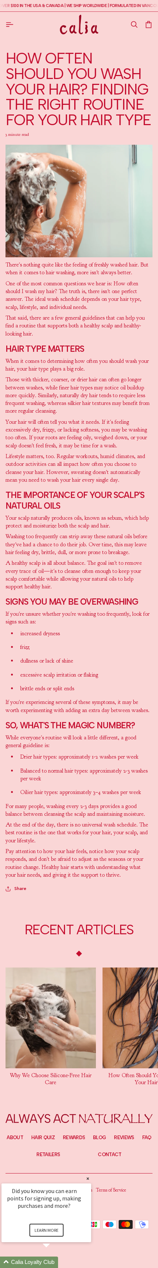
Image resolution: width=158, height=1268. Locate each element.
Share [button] (20, 888)
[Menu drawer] (11, 24)
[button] (134, 24)
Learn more (46, 1230)
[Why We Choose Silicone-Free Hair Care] (51, 1018)
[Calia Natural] (79, 24)
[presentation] (51, 1079)
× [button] (87, 1178)
